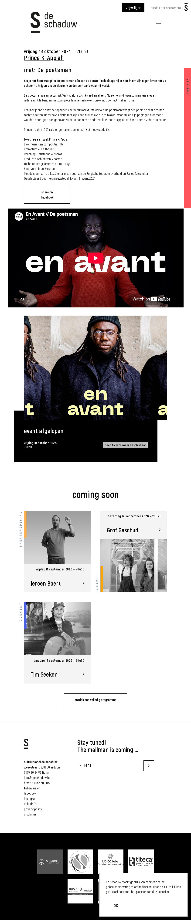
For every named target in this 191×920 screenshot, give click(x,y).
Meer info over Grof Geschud (133, 551)
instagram (30, 798)
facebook (30, 793)
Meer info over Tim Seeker (57, 642)
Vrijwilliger (133, 7)
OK (116, 905)
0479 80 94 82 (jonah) (37, 772)
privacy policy (33, 809)
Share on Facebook (47, 194)
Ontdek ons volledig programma (95, 700)
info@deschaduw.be (37, 777)
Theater (187, 86)
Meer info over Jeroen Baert (57, 551)
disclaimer (31, 814)
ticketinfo (30, 804)
